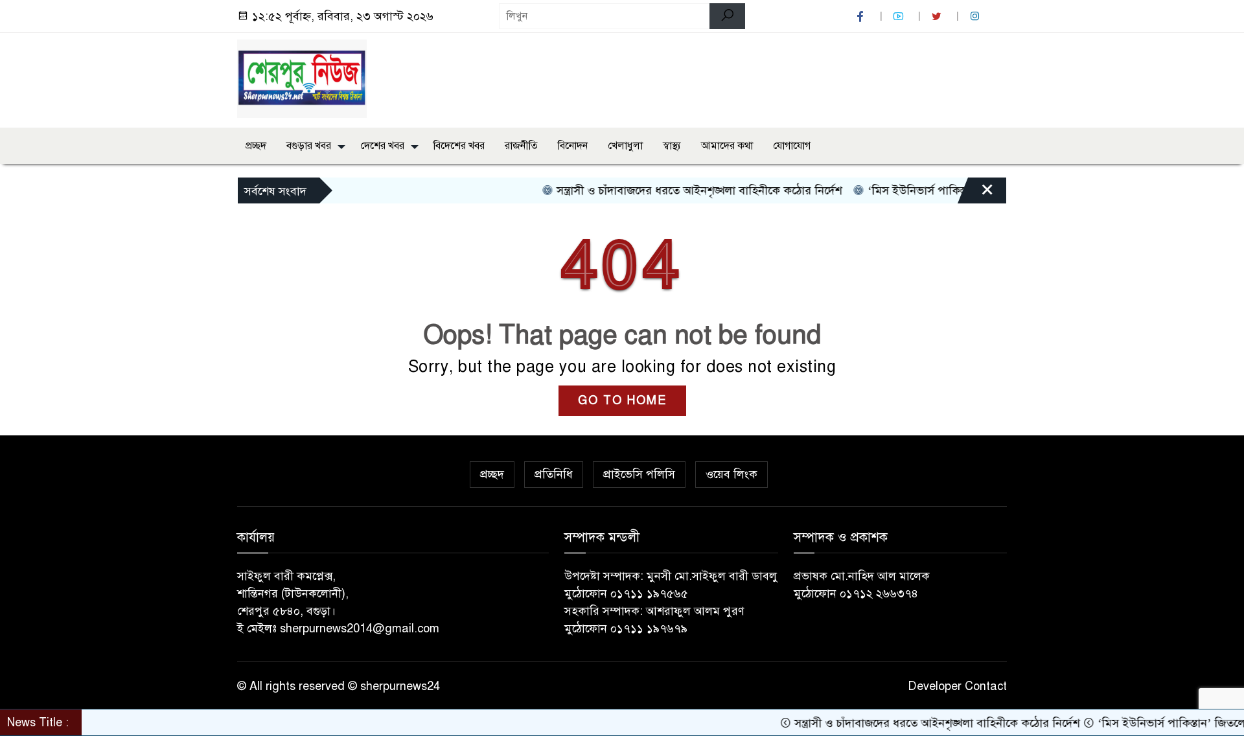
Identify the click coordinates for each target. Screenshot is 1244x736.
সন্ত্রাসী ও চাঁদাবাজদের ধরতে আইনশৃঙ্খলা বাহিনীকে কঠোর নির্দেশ (680, 190)
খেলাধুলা (625, 145)
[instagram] (976, 16)
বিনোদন (573, 145)
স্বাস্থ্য (672, 145)
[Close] (976, 193)
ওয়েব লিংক (731, 474)
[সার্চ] (727, 16)
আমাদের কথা (727, 145)
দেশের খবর (382, 145)
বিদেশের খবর (459, 145)
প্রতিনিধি (554, 474)
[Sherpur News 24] (302, 78)
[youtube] (900, 16)
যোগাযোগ (792, 145)
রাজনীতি (521, 145)
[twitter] (938, 16)
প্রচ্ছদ (256, 145)
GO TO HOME (622, 400)
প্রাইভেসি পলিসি (639, 474)
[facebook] (862, 16)
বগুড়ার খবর (308, 145)
